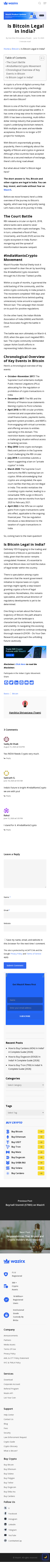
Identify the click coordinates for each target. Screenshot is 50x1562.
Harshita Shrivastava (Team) (19, 38)
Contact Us (8, 1419)
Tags (9, 1106)
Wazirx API (8, 1393)
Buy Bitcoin (9, 1464)
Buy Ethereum (10, 1469)
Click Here (20, 664)
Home (7, 48)
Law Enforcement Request (15, 1437)
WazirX (7, 189)
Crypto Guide (9, 1441)
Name (7, 897)
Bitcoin (15, 48)
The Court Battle (15, 62)
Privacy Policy (16, 953)
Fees (6, 1428)
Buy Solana (8, 1473)
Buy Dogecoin (10, 1487)
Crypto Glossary (10, 1446)
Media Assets (9, 1344)
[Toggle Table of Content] (41, 58)
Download (8, 1379)
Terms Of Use (10, 1349)
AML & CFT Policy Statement (16, 1358)
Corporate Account (12, 1384)
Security (7, 1432)
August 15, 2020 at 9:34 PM (14, 747)
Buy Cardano (9, 1496)
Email (7, 910)
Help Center (9, 1414)
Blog (6, 1423)
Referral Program (11, 1388)
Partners (7, 1340)
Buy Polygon (9, 1478)
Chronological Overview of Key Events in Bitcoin (23, 71)
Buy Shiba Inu (9, 1491)
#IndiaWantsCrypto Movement (23, 66)
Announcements (11, 1335)
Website (7, 923)
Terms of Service (34, 953)
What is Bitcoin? (10, 1450)
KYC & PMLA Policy (12, 1362)
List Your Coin (10, 1397)
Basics (6, 693)
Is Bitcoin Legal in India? (19, 77)
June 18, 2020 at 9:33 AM (13, 781)
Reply (8, 758)
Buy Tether (8, 1482)
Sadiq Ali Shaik (11, 743)
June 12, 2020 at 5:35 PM (13, 818)
